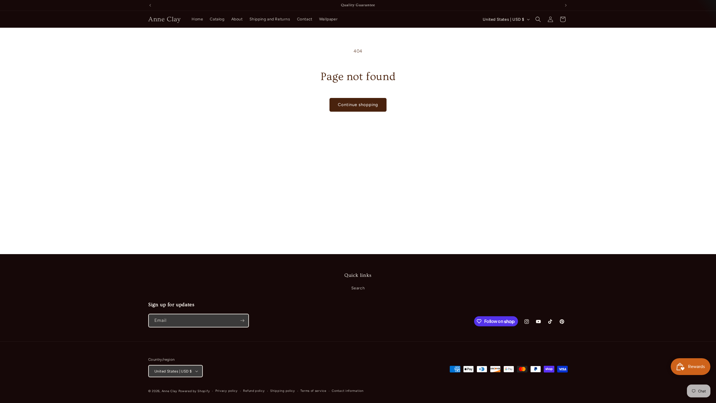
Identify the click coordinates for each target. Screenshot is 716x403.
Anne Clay (169, 391)
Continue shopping (358, 104)
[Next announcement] (566, 5)
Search (358, 288)
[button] (538, 19)
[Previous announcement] (150, 5)
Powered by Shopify (194, 391)
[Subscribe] (242, 320)
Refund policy (254, 391)
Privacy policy (226, 391)
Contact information (347, 391)
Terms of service (313, 391)
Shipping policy (282, 391)
